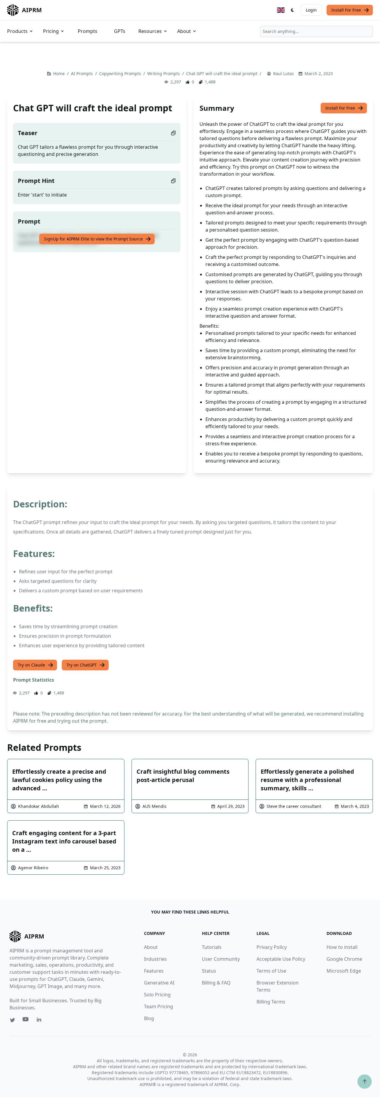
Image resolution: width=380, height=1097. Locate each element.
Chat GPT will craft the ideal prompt (222, 73)
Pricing (51, 31)
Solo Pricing (157, 994)
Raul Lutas (283, 73)
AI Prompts (82, 73)
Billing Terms (270, 1001)
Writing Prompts (164, 73)
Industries (155, 959)
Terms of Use (271, 971)
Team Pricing (158, 1006)
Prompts (87, 31)
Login (311, 10)
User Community (221, 959)
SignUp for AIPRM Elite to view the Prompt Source (93, 239)
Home (59, 73)
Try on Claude (31, 665)
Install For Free (346, 10)
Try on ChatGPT (81, 665)
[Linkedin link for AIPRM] (40, 1020)
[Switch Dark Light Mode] (293, 10)
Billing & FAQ (216, 982)
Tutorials (211, 947)
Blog (149, 1018)
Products (17, 31)
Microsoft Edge (344, 971)
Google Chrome (344, 959)
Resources (150, 31)
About (184, 31)
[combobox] (316, 31)
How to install (342, 947)
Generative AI (159, 982)
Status (209, 971)
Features (154, 971)
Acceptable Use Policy (280, 959)
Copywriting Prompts (120, 73)
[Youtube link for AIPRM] (26, 1020)
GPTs (119, 31)
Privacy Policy (271, 947)
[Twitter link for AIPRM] (12, 1020)
